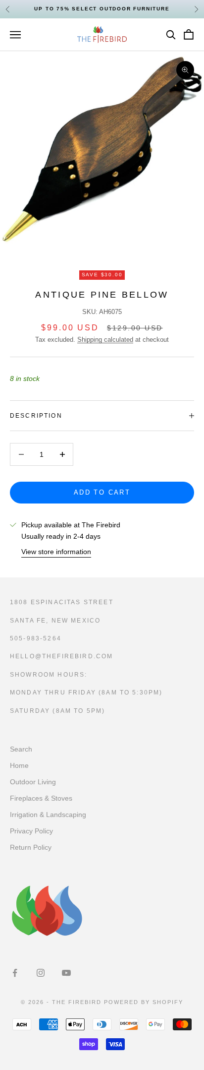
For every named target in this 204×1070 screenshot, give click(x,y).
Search (21, 749)
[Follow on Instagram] (41, 973)
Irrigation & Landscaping (48, 814)
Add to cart (102, 492)
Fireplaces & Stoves (41, 798)
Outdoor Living (33, 782)
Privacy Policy (31, 831)
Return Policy (30, 847)
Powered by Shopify (143, 1002)
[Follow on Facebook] (15, 973)
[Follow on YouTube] (66, 973)
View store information (56, 552)
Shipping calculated (105, 339)
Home (19, 765)
